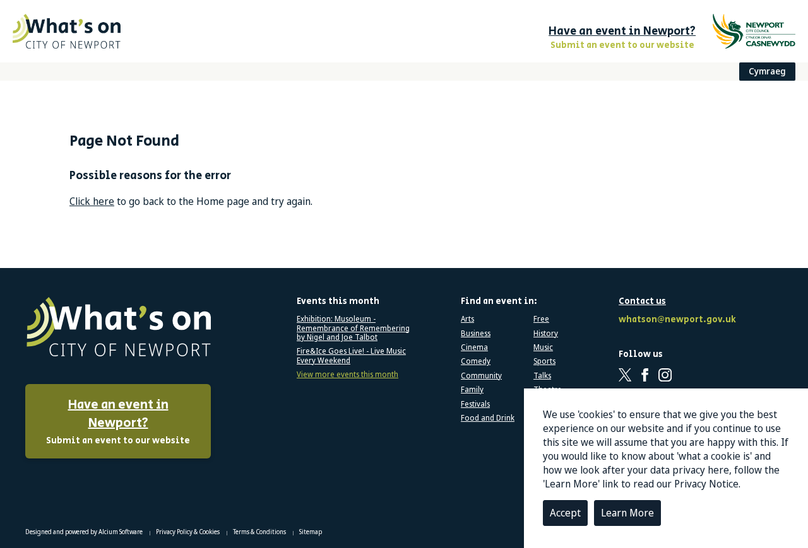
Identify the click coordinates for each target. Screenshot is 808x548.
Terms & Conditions (260, 531)
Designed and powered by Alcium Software (84, 531)
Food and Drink (487, 418)
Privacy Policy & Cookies (188, 531)
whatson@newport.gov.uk (675, 320)
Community (481, 375)
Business (475, 333)
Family (472, 389)
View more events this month (347, 374)
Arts (467, 319)
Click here (91, 201)
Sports (544, 361)
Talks (542, 375)
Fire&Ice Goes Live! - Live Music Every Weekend (351, 356)
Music (543, 347)
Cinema (474, 347)
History (545, 333)
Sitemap (310, 531)
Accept (565, 513)
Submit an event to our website (118, 421)
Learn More (627, 513)
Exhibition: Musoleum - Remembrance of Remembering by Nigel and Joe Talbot (353, 328)
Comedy (475, 361)
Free (541, 319)
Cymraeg (767, 71)
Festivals (475, 404)
